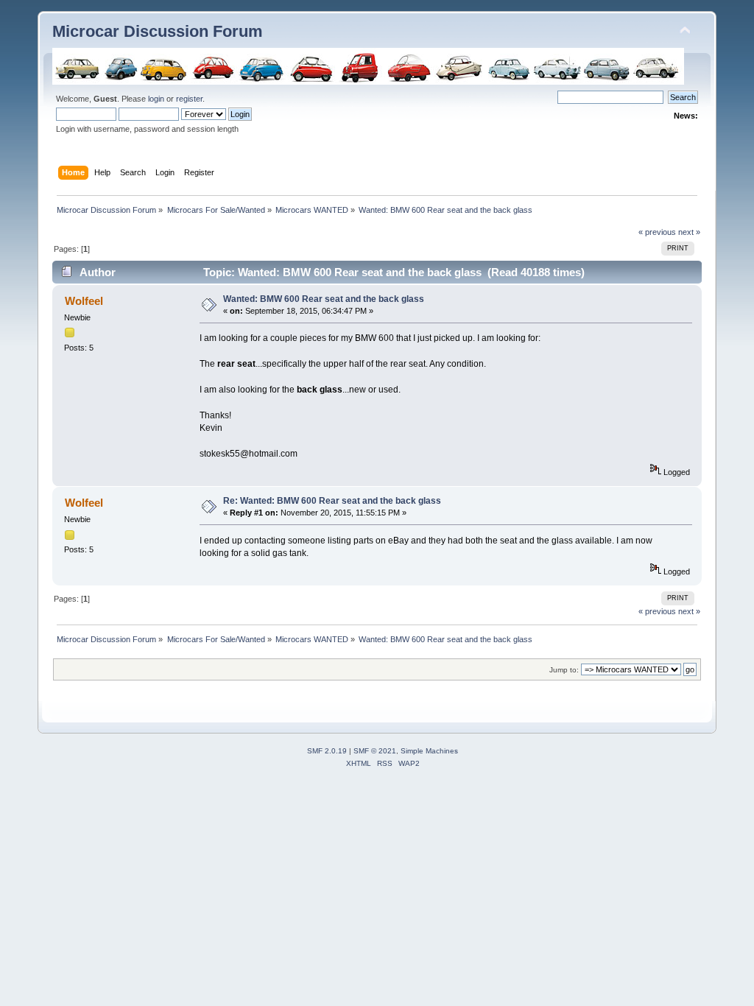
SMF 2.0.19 (327, 751)
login (156, 98)
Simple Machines (429, 751)
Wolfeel (84, 301)
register (189, 98)
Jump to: (564, 670)
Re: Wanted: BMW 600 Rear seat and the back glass (332, 501)
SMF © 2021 (374, 751)
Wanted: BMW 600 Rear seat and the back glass (323, 299)
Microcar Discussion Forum (157, 31)
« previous (657, 232)
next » (689, 232)
